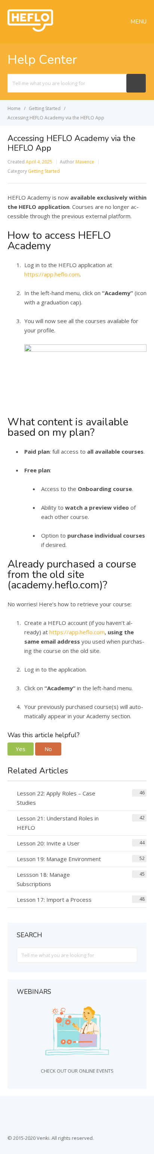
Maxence (85, 162)
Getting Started (44, 171)
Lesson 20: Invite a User (48, 843)
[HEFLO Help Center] (30, 29)
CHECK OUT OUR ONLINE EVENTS (77, 1070)
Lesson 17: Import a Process (54, 899)
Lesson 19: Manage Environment (59, 859)
